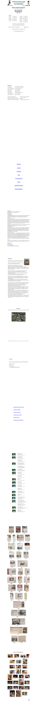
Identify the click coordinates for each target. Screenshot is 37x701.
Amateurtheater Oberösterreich (18, 407)
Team (18, 182)
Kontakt (19, 168)
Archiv (19, 164)
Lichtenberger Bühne (16, 409)
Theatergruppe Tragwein (17, 414)
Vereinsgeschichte (19, 185)
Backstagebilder (19, 189)
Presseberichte (18, 178)
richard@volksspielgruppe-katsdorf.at (14, 245)
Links (19, 175)
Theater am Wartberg (17, 412)
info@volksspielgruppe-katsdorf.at (15, 367)
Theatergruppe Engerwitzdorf (18, 420)
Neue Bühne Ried (16, 417)
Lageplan (19, 171)
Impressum (11, 5)
